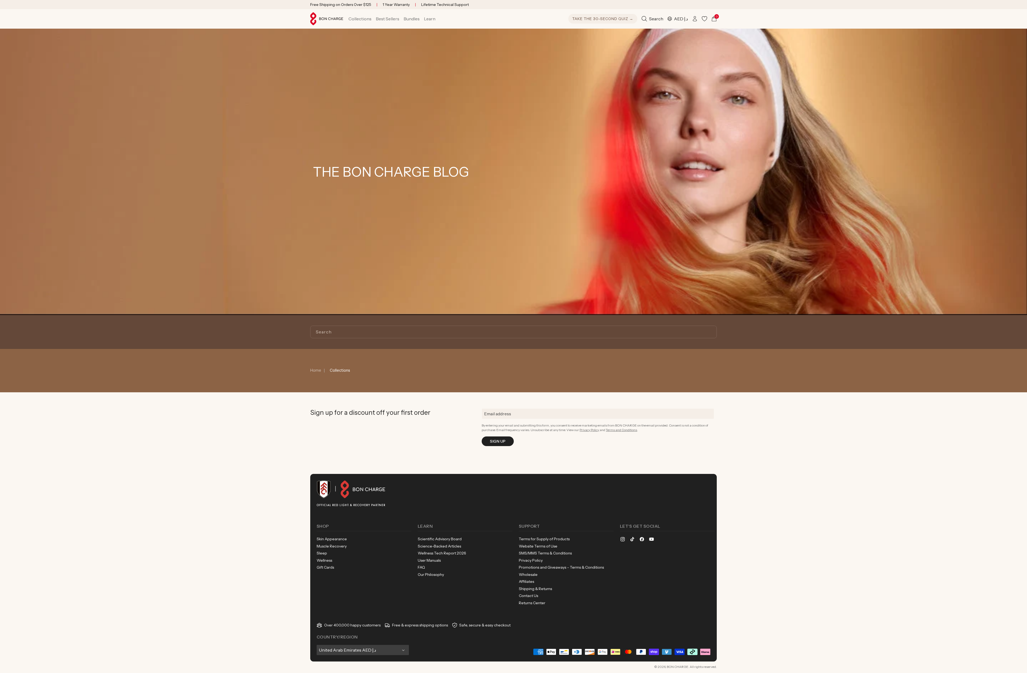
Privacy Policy (589, 430)
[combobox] (513, 332)
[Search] (710, 332)
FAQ (421, 567)
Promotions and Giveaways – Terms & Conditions (561, 567)
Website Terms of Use (538, 546)
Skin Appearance (332, 539)
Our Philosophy (431, 574)
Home (315, 370)
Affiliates (526, 581)
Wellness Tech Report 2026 (442, 553)
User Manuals (429, 560)
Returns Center (532, 602)
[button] (360, 18)
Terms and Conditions (621, 430)
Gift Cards (325, 567)
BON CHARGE (677, 667)
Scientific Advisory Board (440, 539)
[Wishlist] (704, 19)
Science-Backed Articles (439, 546)
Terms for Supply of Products (544, 539)
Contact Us (528, 595)
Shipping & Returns (535, 588)
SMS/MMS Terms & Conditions (545, 553)
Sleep (322, 553)
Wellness (324, 560)
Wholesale (528, 574)
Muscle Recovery (332, 546)
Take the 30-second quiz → (602, 18)
